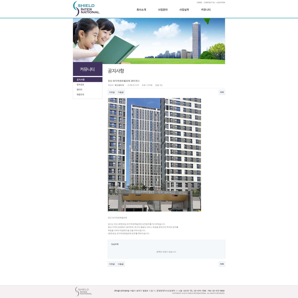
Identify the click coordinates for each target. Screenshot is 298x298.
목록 (222, 92)
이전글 (112, 92)
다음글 (121, 92)
